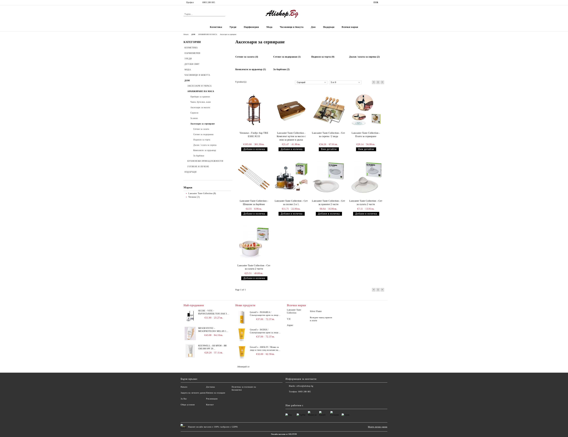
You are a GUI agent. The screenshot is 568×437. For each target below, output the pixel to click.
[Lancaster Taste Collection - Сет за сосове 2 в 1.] (291, 178)
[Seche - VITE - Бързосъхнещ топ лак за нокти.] (190, 316)
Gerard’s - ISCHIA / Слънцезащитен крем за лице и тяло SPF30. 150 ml (265, 331)
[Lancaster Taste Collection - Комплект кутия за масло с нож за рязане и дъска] (291, 110)
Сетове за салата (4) (246, 56)
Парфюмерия (251, 27)
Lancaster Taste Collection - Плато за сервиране (366, 135)
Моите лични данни (377, 427)
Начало (184, 387)
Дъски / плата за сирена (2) (364, 56)
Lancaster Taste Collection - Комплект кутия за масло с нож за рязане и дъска (291, 136)
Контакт (210, 405)
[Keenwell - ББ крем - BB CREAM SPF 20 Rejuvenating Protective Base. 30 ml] (190, 351)
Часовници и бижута (292, 27)
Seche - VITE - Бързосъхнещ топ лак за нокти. (213, 312)
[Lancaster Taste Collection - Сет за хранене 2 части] (328, 178)
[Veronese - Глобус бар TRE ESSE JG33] (254, 110)
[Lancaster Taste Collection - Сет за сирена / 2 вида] (328, 110)
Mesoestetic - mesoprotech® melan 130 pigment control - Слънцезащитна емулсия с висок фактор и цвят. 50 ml (213, 330)
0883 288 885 (208, 2)
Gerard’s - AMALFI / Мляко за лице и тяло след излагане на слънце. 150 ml (264, 349)
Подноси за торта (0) (322, 56)
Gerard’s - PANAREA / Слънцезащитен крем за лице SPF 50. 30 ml (264, 314)
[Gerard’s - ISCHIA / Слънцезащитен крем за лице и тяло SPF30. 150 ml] (242, 335)
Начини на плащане (215, 393)
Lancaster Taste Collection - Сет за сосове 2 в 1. (291, 202)
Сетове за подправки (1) (287, 56)
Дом (313, 27)
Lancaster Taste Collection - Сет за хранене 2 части (328, 202)
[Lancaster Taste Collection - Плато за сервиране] (366, 110)
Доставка (210, 387)
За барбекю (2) (281, 69)
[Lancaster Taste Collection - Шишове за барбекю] (254, 178)
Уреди (232, 27)
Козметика (216, 27)
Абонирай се (243, 367)
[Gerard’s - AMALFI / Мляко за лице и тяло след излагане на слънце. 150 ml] (242, 352)
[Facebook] (382, 2)
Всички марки (350, 27)
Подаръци (328, 27)
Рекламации (212, 399)
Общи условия (188, 405)
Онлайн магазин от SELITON (284, 434)
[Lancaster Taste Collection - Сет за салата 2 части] (366, 178)
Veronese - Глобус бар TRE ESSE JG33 (254, 135)
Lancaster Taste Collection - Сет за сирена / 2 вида (328, 135)
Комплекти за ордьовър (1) (250, 69)
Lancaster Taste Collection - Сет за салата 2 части (365, 202)
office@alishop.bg (304, 386)
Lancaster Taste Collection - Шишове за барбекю (254, 202)
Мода (269, 27)
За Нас (184, 399)
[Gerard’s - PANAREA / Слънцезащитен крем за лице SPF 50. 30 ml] (242, 317)
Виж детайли (329, 149)
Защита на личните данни (193, 393)
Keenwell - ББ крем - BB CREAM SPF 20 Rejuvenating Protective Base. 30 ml (213, 347)
